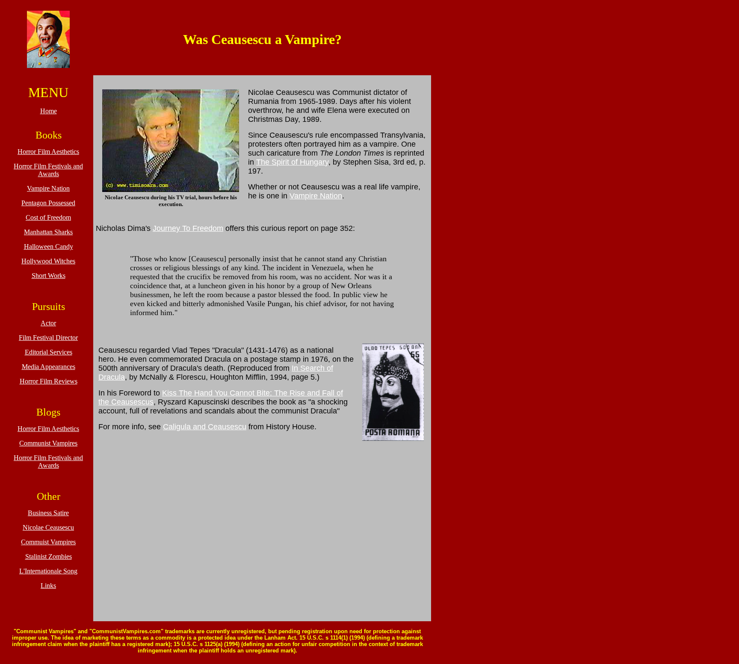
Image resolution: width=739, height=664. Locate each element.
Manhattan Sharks (48, 232)
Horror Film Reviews (48, 381)
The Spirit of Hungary (292, 162)
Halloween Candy (48, 246)
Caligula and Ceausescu (204, 426)
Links (48, 585)
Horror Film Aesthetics (48, 151)
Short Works (48, 275)
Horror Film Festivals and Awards (48, 169)
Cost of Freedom (48, 217)
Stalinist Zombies (48, 556)
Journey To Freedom (188, 228)
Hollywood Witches (48, 261)
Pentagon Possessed (48, 203)
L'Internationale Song (48, 571)
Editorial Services (48, 352)
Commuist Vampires (48, 542)
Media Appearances (48, 366)
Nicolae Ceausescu (48, 527)
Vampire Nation (48, 188)
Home (48, 111)
